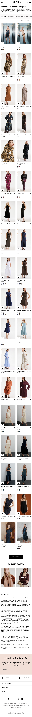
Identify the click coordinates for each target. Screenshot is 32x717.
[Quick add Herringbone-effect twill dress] (2, 513)
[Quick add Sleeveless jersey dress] (18, 455)
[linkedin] (22, 699)
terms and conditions (9, 703)
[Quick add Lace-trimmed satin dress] (2, 43)
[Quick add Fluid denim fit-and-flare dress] (18, 338)
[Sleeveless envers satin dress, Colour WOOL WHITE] (1, 490)
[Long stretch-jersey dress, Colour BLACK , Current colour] (17, 166)
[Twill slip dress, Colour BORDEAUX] (17, 80)
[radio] (3, 16)
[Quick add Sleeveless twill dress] (2, 249)
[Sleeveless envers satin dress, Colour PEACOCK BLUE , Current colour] (3, 490)
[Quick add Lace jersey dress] (2, 103)
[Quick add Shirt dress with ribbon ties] (2, 132)
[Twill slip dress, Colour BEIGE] (19, 197)
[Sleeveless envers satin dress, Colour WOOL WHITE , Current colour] (17, 431)
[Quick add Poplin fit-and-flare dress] (18, 307)
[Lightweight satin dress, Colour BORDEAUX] (19, 548)
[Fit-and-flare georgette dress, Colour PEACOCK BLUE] (3, 431)
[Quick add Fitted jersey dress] (2, 160)
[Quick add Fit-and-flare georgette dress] (2, 425)
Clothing (4, 20)
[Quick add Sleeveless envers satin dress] (18, 425)
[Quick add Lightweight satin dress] (2, 542)
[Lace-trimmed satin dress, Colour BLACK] (17, 49)
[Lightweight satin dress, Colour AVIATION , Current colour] (17, 548)
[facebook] (12, 699)
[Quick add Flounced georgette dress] (2, 73)
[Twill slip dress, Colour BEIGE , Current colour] (19, 80)
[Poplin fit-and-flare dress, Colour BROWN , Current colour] (19, 314)
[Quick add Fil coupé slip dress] (18, 221)
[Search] (27, 2)
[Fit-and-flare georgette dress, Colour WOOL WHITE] (17, 490)
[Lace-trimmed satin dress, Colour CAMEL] (3, 49)
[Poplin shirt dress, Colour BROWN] (5, 283)
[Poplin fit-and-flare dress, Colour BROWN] (3, 344)
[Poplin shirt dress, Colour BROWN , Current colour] (21, 283)
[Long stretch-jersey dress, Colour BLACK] (1, 197)
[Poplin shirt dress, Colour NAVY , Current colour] (3, 314)
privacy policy (18, 703)
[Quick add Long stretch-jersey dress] (18, 160)
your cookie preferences (9, 705)
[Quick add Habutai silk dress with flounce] (18, 368)
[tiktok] (18, 699)
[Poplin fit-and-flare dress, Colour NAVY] (17, 314)
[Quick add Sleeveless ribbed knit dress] (2, 221)
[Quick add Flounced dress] (2, 396)
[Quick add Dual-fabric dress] (2, 455)
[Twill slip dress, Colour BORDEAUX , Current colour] (17, 197)
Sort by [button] (21, 20)
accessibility (18, 707)
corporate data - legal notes (22, 705)
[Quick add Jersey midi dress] (18, 249)
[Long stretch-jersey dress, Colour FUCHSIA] (19, 166)
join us (12, 707)
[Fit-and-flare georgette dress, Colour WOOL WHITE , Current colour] (1, 431)
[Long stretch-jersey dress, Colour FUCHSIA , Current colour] (3, 197)
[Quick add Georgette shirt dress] (18, 132)
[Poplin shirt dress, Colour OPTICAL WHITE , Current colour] (1, 283)
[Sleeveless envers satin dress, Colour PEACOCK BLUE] (19, 431)
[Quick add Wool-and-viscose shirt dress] (18, 103)
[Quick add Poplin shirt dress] (2, 277)
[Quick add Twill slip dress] (18, 73)
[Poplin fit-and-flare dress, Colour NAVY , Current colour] (1, 344)
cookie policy (25, 703)
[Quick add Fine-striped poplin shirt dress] (2, 368)
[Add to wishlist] (15, 46)
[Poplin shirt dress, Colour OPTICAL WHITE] (17, 283)
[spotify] (15, 699)
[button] (28, 20)
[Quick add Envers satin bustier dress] (18, 513)
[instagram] (8, 699)
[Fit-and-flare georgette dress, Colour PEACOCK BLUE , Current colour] (19, 490)
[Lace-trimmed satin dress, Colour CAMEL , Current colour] (19, 49)
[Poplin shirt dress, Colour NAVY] (3, 283)
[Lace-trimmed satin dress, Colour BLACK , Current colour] (1, 49)
